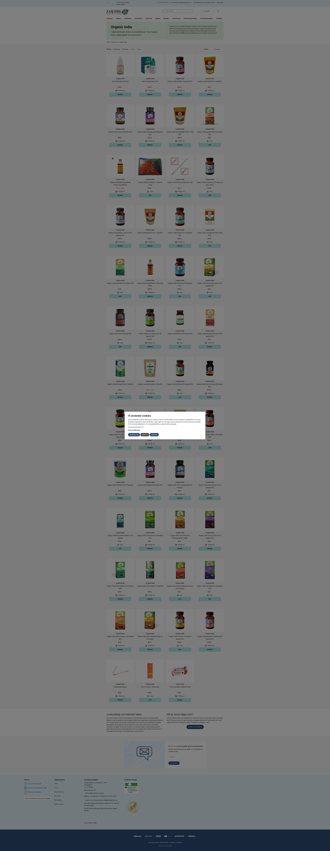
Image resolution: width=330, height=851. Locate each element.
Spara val (145, 434)
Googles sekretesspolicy (135, 427)
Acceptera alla (134, 434)
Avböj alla (154, 434)
